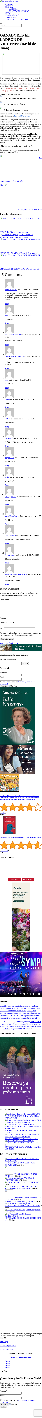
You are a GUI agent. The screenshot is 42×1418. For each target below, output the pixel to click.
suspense (14, 1029)
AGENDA (9, 7)
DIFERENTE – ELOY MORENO (26, 1182)
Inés (6, 315)
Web (1, 629)
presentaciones (36, 1024)
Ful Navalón (9, 438)
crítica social (21, 1011)
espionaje (18, 1013)
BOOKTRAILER (11, 17)
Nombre (3, 618)
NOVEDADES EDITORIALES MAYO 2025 (22, 1206)
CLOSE (3, 1407)
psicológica (10, 1026)
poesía (22, 1024)
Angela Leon (9, 458)
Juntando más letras (10, 88)
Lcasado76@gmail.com (22, 116)
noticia (28, 1021)
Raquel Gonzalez (11, 290)
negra (23, 1021)
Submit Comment (7, 639)
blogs (27, 1008)
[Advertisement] (21, 1243)
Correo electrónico (7, 622)
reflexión (29, 1026)
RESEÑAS (9, 5)
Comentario (5, 599)
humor (2, 1018)
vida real (29, 1029)
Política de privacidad (8, 1346)
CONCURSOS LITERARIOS (16, 19)
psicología (2, 1026)
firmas (23, 1015)
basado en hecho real (18, 1008)
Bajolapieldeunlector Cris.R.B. (16, 574)
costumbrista (12, 1011)
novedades (4, 1024)
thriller (21, 1028)
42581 (3, 813)
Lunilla (7, 399)
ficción (3, 1015)
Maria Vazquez (10, 536)
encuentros (31, 1010)
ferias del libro (28, 1013)
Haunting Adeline (26, 1201)
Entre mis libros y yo (27, 88)
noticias (35, 1021)
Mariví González (11, 516)
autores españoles (15, 1006)
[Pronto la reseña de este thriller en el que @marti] (21, 866)
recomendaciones (20, 1026)
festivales (37, 1013)
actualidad (3, 1006)
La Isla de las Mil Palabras (14, 356)
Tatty (6, 380)
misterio (27, 1018)
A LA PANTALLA (12, 15)
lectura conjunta (18, 1018)
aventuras (26, 1006)
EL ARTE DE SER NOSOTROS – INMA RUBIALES (21, 1187)
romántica (35, 1026)
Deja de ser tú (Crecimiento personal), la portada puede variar (20, 837)
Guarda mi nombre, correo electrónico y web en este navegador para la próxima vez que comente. (20, 634)
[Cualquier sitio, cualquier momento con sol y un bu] (21, 874)
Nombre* (3, 1391)
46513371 (4, 851)
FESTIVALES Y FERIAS (19, 11)
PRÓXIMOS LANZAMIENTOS (19, 1179)
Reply (7, 304)
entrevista (3, 1013)
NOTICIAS (9, 13)
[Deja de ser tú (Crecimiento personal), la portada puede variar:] (9, 833)
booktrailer (32, 1008)
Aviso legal (4, 1342)
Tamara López (10, 555)
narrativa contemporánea (10, 1021)
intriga (8, 1018)
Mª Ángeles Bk (10, 497)
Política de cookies (7, 1349)
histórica (37, 1015)
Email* (2, 1395)
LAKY (7, 419)
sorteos (6, 1028)
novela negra (14, 1024)
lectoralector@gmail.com (21, 1357)
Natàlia (7, 477)
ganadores (29, 1015)
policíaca (28, 1024)
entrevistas (11, 1013)
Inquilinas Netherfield (13, 335)
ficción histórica (13, 1015)
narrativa (35, 1018)
